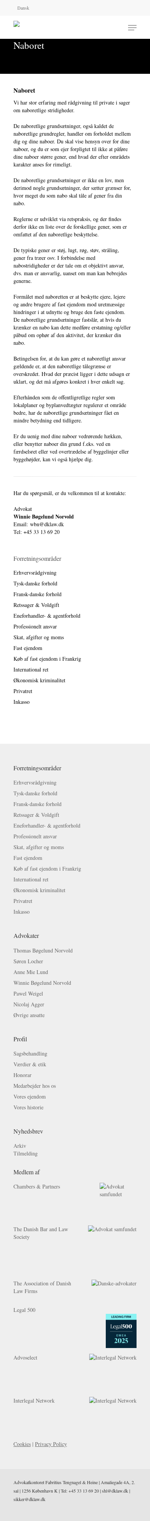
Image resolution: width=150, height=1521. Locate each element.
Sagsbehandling (30, 1053)
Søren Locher (28, 961)
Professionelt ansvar (35, 626)
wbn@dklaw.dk (47, 524)
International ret (30, 669)
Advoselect (25, 1357)
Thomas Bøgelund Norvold (43, 950)
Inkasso (21, 701)
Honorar (22, 1075)
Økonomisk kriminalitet (39, 680)
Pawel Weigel (28, 993)
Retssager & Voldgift (36, 604)
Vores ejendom (29, 1096)
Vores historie (28, 1107)
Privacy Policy (51, 1444)
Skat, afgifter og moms (38, 637)
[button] (132, 28)
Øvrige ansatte (29, 1015)
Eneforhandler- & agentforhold (46, 615)
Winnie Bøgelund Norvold (42, 982)
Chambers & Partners (36, 1186)
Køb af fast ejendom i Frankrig (47, 658)
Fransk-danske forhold (37, 594)
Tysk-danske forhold (35, 583)
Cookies (22, 1444)
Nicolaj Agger (28, 1004)
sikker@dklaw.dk (29, 1499)
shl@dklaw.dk (115, 1491)
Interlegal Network (34, 1400)
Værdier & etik (29, 1064)
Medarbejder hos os (34, 1085)
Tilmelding (25, 1153)
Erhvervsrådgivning (35, 572)
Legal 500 (24, 1309)
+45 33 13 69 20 (83, 1491)
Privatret (22, 691)
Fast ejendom (27, 648)
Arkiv (19, 1145)
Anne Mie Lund (30, 972)
